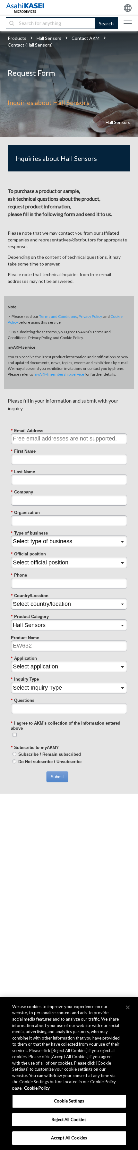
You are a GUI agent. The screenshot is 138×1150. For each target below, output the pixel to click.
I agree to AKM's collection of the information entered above (65, 726)
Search (106, 23)
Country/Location (29, 595)
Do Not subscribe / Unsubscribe (50, 761)
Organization (25, 512)
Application (24, 658)
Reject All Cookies (69, 1119)
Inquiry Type (25, 679)
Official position (28, 554)
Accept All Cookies (69, 1137)
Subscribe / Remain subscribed (49, 754)
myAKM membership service (59, 374)
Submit (57, 776)
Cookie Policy (37, 1088)
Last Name (23, 471)
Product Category (30, 616)
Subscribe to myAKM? (35, 747)
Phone (19, 575)
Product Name (25, 637)
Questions (22, 700)
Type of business (29, 533)
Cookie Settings (69, 1100)
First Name (23, 451)
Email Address (27, 430)
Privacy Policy (90, 316)
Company (22, 492)
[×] (128, 1007)
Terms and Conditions (58, 316)
